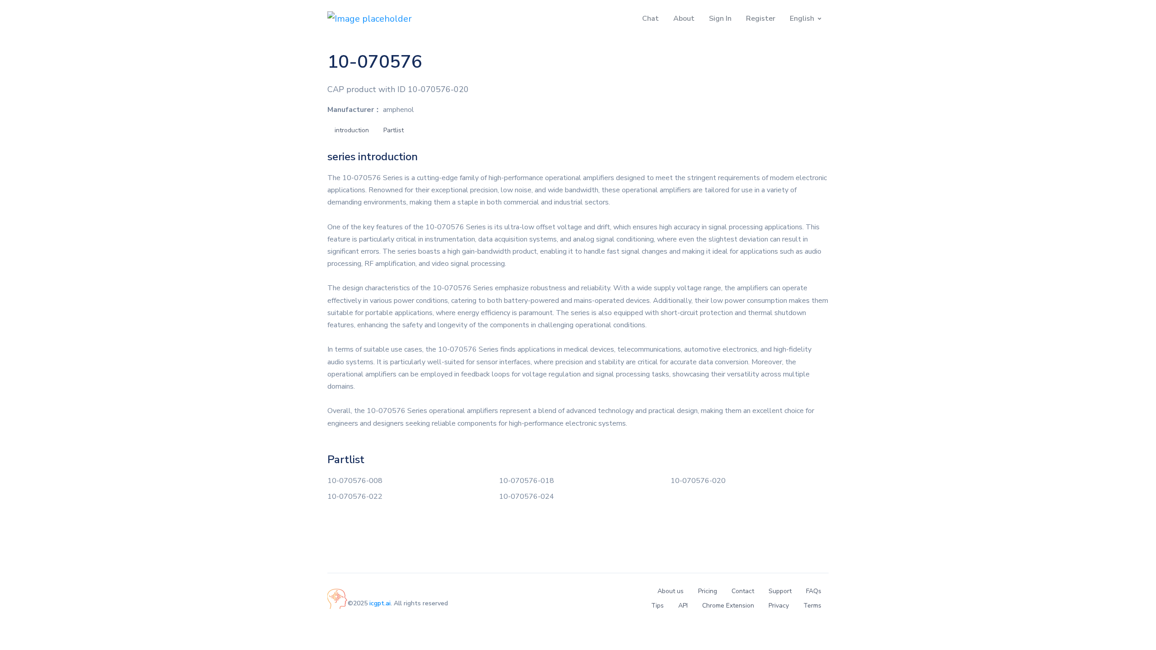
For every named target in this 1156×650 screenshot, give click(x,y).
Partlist (393, 130)
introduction (352, 130)
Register (760, 18)
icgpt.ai (380, 603)
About (684, 18)
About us (670, 591)
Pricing (707, 591)
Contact (743, 591)
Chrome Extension (728, 605)
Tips (657, 605)
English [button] (802, 18)
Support (780, 591)
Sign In (720, 18)
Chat (650, 18)
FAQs (813, 591)
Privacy (779, 605)
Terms (812, 605)
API (683, 605)
